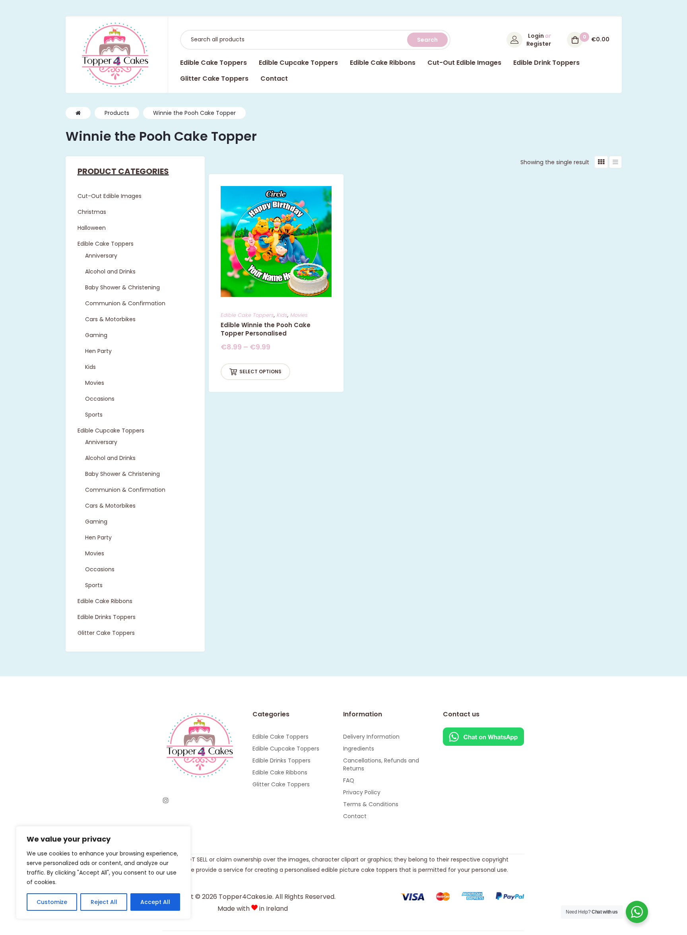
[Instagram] (165, 800)
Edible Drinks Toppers (281, 760)
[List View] (615, 162)
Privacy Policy (361, 792)
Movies (299, 315)
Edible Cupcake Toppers (285, 749)
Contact (355, 816)
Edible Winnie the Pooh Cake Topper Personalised (266, 329)
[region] (103, 872)
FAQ (348, 780)
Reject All (104, 902)
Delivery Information (371, 737)
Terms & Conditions (370, 804)
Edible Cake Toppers (247, 315)
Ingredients (358, 749)
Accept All (155, 902)
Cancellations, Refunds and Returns (381, 764)
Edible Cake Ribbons (279, 772)
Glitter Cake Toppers (281, 784)
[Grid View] (601, 162)
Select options (260, 371)
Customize (52, 902)
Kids (282, 315)
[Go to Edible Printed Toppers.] (78, 113)
